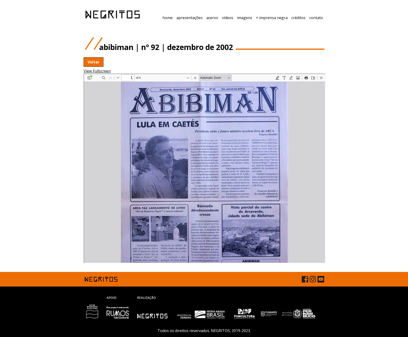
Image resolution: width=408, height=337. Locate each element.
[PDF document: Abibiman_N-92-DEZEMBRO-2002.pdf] (204, 168)
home (167, 17)
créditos (298, 17)
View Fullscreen (97, 71)
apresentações (189, 17)
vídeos (227, 17)
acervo (212, 17)
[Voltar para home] (113, 14)
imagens (244, 17)
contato (316, 17)
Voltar (93, 62)
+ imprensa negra (272, 17)
